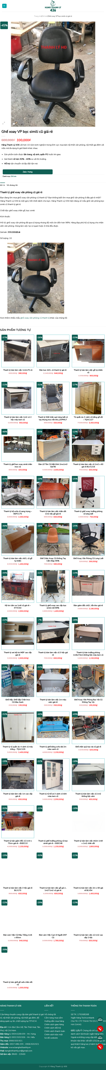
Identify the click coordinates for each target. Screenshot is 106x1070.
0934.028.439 (18, 1033)
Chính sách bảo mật (53, 1034)
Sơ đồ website (51, 1037)
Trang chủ (37, 16)
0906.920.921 (15, 1040)
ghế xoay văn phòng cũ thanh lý (35, 317)
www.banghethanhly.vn (20, 1047)
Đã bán (44, 16)
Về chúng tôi (12, 185)
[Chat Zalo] (100, 1019)
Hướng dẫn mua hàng (54, 1021)
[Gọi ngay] (100, 1028)
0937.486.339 (16, 1044)
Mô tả (2, 185)
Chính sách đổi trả (52, 1027)
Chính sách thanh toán (54, 1031)
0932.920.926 (18, 1037)
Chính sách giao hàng (54, 1024)
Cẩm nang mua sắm (53, 1017)
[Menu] (4, 6)
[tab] (2, 185)
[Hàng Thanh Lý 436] (53, 6)
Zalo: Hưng (27, 171)
